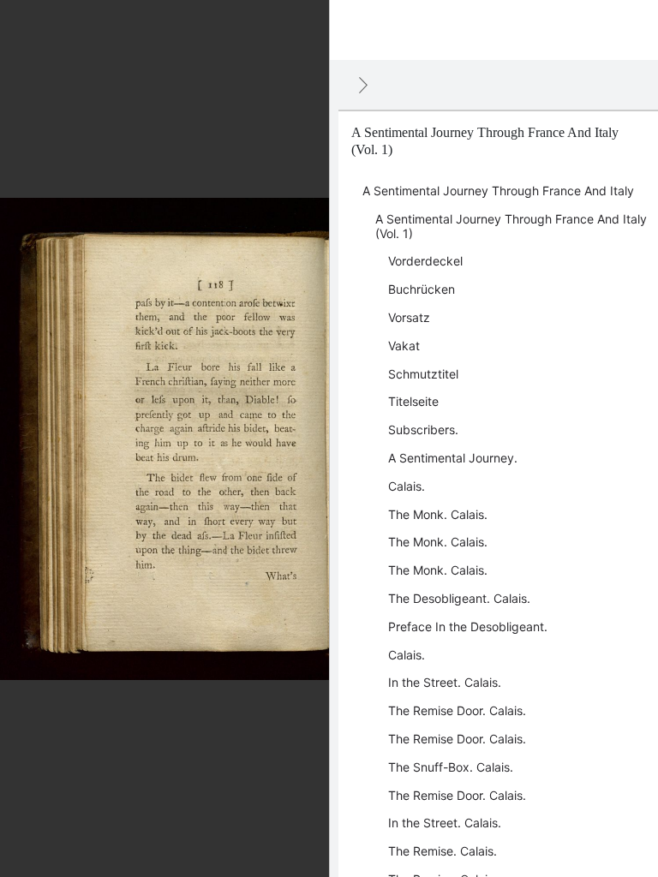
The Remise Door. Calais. (457, 710)
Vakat (404, 345)
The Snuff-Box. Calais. (450, 767)
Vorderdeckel (425, 261)
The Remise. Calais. (442, 851)
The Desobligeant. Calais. (459, 598)
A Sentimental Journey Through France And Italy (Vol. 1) (511, 226)
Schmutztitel (423, 374)
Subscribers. (423, 429)
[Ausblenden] (363, 85)
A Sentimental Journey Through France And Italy (498, 190)
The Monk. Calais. (438, 514)
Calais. (406, 486)
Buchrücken (421, 289)
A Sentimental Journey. (452, 457)
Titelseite (413, 401)
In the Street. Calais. (444, 682)
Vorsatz (409, 317)
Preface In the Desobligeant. (467, 626)
